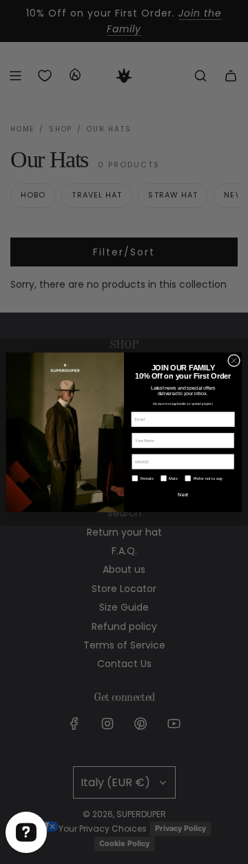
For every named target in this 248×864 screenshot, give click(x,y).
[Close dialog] (233, 360)
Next (182, 494)
